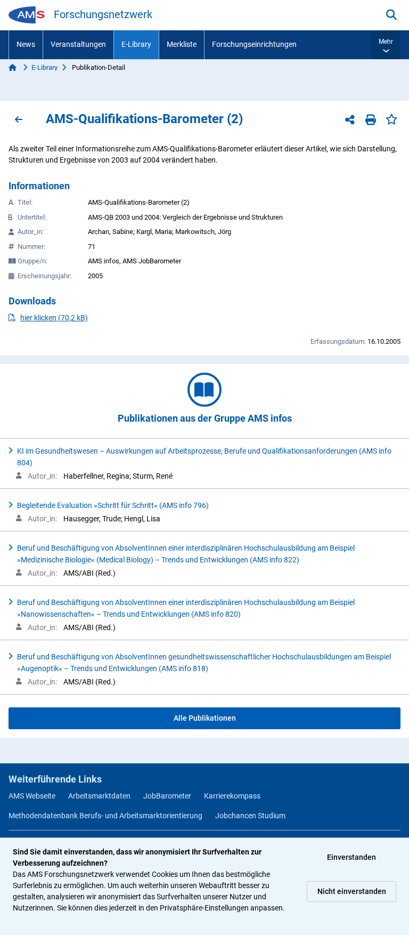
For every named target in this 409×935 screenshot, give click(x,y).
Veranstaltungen (78, 44)
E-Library (136, 44)
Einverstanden (351, 857)
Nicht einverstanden (351, 891)
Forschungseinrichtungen (254, 44)
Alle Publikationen (205, 718)
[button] (385, 44)
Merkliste (182, 44)
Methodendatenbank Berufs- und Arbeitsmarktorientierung (105, 815)
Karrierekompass (232, 796)
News (26, 44)
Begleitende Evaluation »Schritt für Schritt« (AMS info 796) (113, 505)
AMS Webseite (32, 796)
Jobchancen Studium (250, 815)
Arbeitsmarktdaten (99, 796)
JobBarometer (167, 796)
